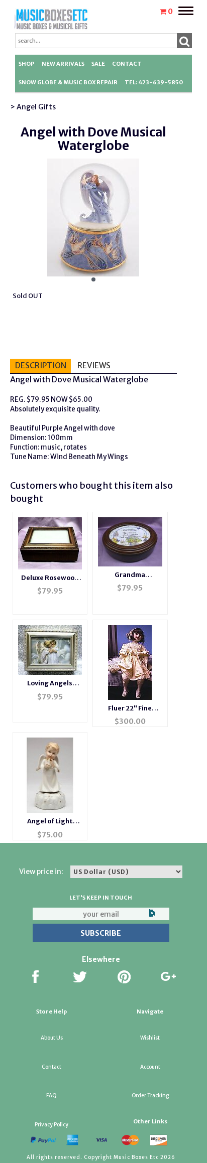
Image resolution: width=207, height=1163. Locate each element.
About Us (52, 1038)
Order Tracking (150, 1095)
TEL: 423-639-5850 (154, 82)
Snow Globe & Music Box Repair (68, 82)
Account (150, 1067)
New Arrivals (63, 63)
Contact (127, 63)
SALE (98, 63)
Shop (27, 63)
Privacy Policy (51, 1124)
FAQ (51, 1095)
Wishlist (150, 1038)
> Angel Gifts (33, 106)
